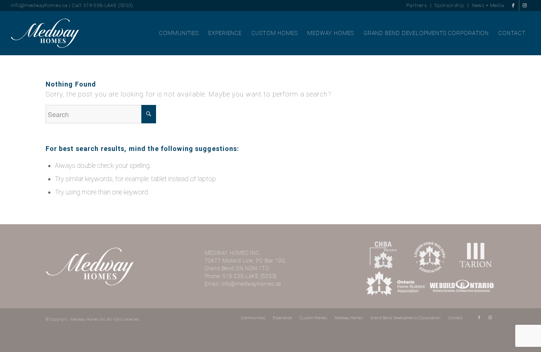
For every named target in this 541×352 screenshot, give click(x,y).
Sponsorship (449, 5)
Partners (416, 5)
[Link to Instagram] (524, 5)
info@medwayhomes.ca (39, 5)
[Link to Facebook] (513, 5)
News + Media (488, 5)
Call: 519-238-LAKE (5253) (102, 5)
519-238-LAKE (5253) (250, 276)
